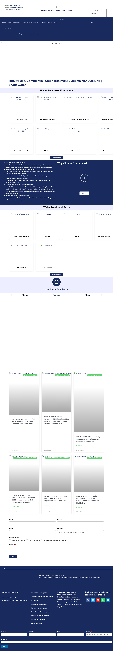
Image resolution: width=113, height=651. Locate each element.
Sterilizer (48, 236)
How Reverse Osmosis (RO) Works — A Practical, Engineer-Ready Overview (55, 498)
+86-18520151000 (15, 5)
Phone (11, 528)
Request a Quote (34, 34)
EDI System (47, 151)
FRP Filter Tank (21, 267)
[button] (98, 14)
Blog (20, 34)
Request (12, 545)
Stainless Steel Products (48, 22)
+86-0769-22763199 (14, 9)
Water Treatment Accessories (31, 22)
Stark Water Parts (34, 540)
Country (60, 528)
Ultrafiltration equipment (47, 119)
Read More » (15, 428)
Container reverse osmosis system (79, 151)
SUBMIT (4, 646)
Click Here (56, 336)
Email (59, 519)
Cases (92, 22)
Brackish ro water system (39, 593)
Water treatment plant (14, 22)
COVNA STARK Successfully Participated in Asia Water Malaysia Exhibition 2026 (24, 421)
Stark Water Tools (6, 29)
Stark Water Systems (18, 540)
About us (25, 34)
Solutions (61, 19)
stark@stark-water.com (16, 7)
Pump (77, 236)
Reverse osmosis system (39, 608)
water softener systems (21, 236)
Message (4, 639)
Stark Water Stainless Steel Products (54, 540)
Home (4, 22)
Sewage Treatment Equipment (79, 119)
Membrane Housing (104, 236)
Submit (13, 556)
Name (11, 519)
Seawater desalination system (40, 612)
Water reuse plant (21, 119)
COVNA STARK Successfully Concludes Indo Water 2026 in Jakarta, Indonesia (88, 439)
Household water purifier (21, 151)
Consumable (48, 267)
